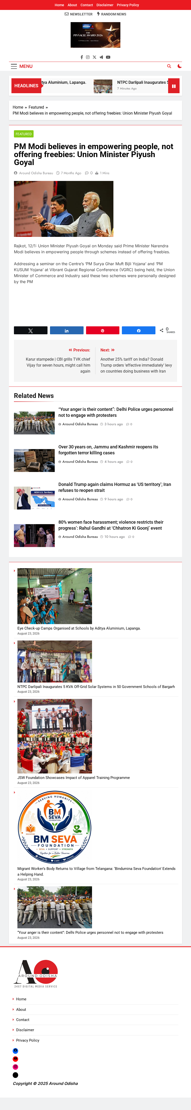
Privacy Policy (128, 5)
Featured (24, 133)
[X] (15, 1075)
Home (59, 5)
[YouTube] (15, 1059)
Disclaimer (104, 5)
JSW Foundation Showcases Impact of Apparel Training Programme (73, 777)
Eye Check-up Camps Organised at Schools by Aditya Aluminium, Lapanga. (79, 628)
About (72, 5)
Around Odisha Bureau (36, 173)
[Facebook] (15, 1051)
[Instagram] (15, 1067)
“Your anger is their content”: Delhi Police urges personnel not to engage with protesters (90, 932)
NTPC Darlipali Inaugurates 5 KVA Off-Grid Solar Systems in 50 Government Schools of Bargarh (96, 686)
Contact (87, 5)
